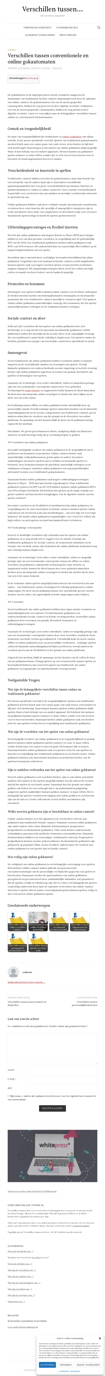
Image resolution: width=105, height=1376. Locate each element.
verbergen (32, 78)
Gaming (12, 50)
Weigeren (66, 1365)
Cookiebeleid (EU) (67, 27)
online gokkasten (71, 136)
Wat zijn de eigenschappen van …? (24, 1282)
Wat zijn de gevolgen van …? (21, 1295)
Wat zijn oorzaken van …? (20, 1289)
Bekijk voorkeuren (88, 1365)
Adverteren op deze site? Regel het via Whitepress (32, 1191)
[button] (100, 1338)
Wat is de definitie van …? (20, 1264)
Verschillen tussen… (52, 9)
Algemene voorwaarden (40, 35)
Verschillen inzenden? (37, 27)
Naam (11, 1070)
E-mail (12, 1079)
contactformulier (80, 1225)
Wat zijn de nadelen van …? (21, 1276)
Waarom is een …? (16, 1301)
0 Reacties (57, 68)
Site (10, 1088)
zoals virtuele (32, 390)
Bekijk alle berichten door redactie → (26, 982)
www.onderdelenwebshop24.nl (23, 1327)
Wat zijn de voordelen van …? (22, 1270)
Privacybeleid (75, 1371)
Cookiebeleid (64, 1371)
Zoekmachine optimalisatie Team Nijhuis (27, 1320)
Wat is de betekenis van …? (20, 1251)
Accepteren (47, 1365)
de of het (36, 1257)
